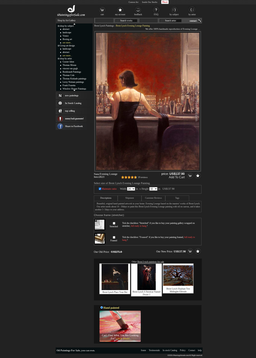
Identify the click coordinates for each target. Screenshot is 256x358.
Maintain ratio (109, 188)
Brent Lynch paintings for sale (150, 261)
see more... (67, 42)
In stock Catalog (170, 350)
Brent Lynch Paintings (104, 25)
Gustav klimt (68, 61)
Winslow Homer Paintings (74, 88)
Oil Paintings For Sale (68, 350)
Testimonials (154, 350)
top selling (70, 111)
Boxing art (67, 39)
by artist (192, 14)
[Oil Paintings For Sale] (71, 17)
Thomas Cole (68, 75)
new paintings (72, 95)
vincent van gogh (70, 68)
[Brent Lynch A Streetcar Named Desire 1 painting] (146, 289)
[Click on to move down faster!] (74, 90)
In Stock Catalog (73, 103)
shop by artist (66, 58)
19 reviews (143, 177)
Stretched (114, 226)
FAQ (156, 14)
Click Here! (123, 338)
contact (193, 21)
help (200, 350)
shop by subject (67, 26)
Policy (183, 350)
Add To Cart (177, 177)
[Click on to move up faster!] (74, 24)
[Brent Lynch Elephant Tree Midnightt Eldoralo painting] (178, 285)
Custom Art (133, 2)
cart (102, 14)
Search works (126, 20)
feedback (138, 14)
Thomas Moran (69, 65)
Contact (191, 350)
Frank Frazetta (69, 85)
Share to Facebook (74, 126)
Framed (113, 240)
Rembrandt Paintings (72, 72)
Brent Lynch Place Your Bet (115, 292)
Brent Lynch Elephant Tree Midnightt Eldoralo (178, 290)
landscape (67, 32)
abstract (66, 29)
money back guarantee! (74, 118)
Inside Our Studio (149, 2)
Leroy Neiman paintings (73, 82)
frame (143, 350)
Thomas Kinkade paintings (74, 78)
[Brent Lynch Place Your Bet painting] (115, 289)
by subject (174, 14)
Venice (66, 36)
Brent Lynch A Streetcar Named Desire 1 (146, 293)
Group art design (67, 45)
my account (120, 14)
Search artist (170, 20)
